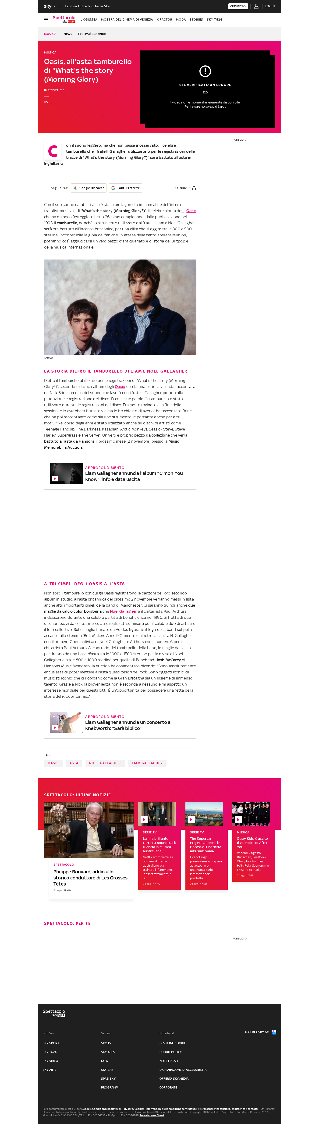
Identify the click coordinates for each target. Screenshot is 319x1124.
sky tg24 (50, 1052)
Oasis (120, 386)
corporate (168, 1087)
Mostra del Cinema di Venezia (127, 19)
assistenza (238, 1108)
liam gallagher (147, 763)
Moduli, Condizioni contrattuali (101, 1108)
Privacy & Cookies (134, 1108)
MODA (181, 19)
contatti (253, 1108)
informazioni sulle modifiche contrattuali (171, 1108)
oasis (53, 763)
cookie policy (171, 1052)
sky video (50, 1061)
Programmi (110, 1087)
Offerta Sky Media (174, 1078)
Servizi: (106, 1033)
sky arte (50, 1069)
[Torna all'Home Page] (64, 19)
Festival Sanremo (92, 34)
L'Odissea (89, 19)
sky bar (107, 1069)
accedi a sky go (257, 1032)
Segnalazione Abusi (152, 1115)
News (68, 34)
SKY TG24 (214, 19)
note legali (169, 1061)
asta (74, 763)
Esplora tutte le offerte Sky (87, 6)
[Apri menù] (46, 19)
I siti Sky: (48, 1033)
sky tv (106, 1043)
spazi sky (108, 1078)
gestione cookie (173, 1043)
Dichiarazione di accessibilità (183, 1069)
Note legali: (167, 1033)
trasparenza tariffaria (217, 1108)
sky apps (108, 1052)
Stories (196, 19)
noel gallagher (105, 763)
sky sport (51, 1043)
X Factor (164, 19)
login (270, 6)
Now (105, 1061)
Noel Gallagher (123, 611)
